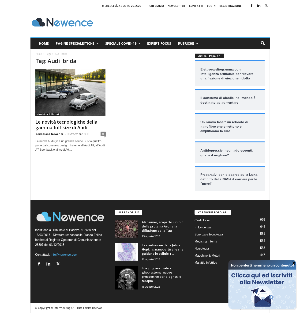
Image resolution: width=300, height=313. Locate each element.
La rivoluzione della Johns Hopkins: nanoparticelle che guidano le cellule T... (162, 249)
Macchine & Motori (48, 114)
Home (44, 43)
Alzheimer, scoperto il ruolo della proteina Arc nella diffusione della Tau (162, 226)
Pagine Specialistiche (75, 43)
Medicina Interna (206, 241)
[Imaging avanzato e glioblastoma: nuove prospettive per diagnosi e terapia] (126, 278)
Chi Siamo (156, 6)
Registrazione (230, 6)
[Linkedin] (259, 5)
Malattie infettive (206, 262)
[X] (266, 5)
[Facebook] (252, 5)
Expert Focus (159, 43)
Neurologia (202, 248)
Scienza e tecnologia (209, 234)
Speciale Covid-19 (120, 43)
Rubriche (186, 43)
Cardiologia (202, 220)
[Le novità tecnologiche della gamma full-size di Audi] (70, 92)
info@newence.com (64, 254)
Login (211, 6)
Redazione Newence (49, 134)
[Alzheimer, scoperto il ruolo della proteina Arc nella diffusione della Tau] (126, 229)
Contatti (196, 6)
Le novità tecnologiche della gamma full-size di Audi (66, 125)
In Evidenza (203, 227)
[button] (263, 43)
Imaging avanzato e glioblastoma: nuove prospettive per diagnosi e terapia (161, 274)
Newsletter (176, 6)
